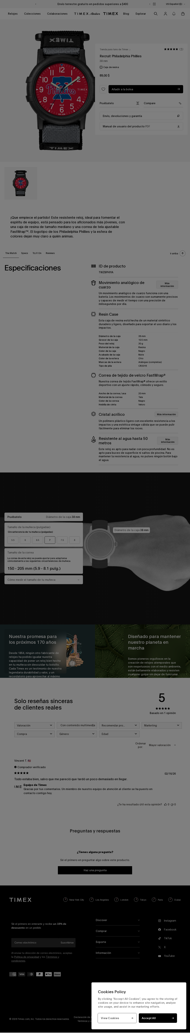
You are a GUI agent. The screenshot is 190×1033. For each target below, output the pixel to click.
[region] (138, 1005)
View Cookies (110, 1018)
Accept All (149, 1018)
